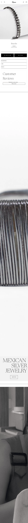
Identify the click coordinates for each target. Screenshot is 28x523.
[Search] (4, 2)
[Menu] (1, 2)
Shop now (14, 377)
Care (2, 63)
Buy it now (20, 55)
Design (2, 66)
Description (3, 60)
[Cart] (26, 2)
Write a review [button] (14, 83)
